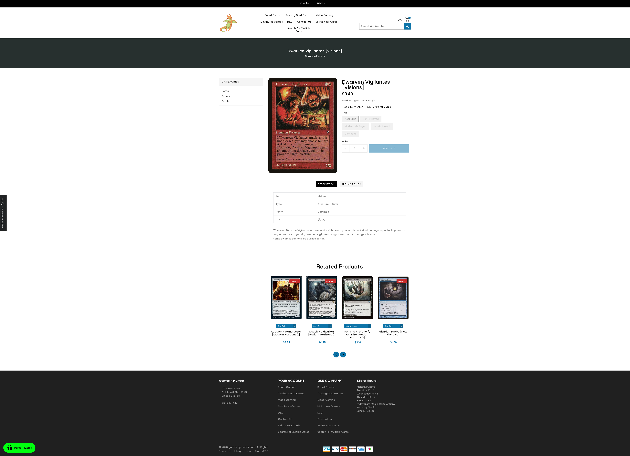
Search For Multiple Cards (293, 432)
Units (345, 141)
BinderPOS (261, 451)
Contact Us (285, 419)
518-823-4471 (230, 402)
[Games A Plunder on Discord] (223, 410)
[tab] (241, 91)
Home (225, 91)
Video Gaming (287, 400)
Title (345, 112)
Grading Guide (382, 106)
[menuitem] (273, 15)
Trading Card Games (291, 393)
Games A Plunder (315, 56)
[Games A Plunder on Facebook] (220, 410)
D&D (280, 412)
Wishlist (321, 3)
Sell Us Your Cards (289, 425)
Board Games (286, 387)
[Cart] (407, 19)
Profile (225, 101)
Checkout (306, 3)
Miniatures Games (289, 406)
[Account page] (400, 19)
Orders (226, 96)
